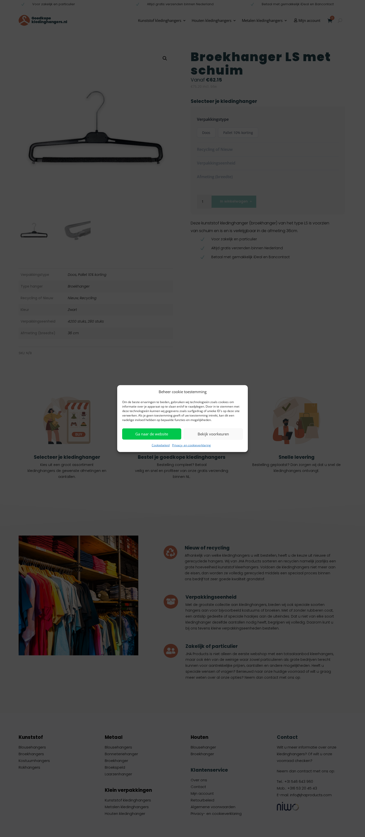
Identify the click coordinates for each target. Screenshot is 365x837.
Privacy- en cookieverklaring (191, 445)
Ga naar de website (151, 433)
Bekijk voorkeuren (213, 433)
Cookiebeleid (161, 445)
